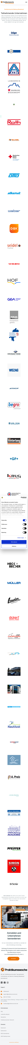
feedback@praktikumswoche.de (10, 1003)
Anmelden (13, 958)
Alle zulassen (14, 542)
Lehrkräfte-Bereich (5, 1014)
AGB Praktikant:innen (5, 1036)
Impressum (3, 1027)
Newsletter (3, 1017)
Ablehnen (14, 546)
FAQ (2, 1011)
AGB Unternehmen (5, 1033)
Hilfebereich (6, 991)
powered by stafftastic (14, 1042)
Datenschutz (4, 1030)
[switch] (25, 524)
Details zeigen (21, 537)
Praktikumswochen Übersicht (7, 1020)
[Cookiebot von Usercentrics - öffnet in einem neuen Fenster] (21, 497)
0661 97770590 (7, 997)
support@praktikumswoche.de (10, 994)
